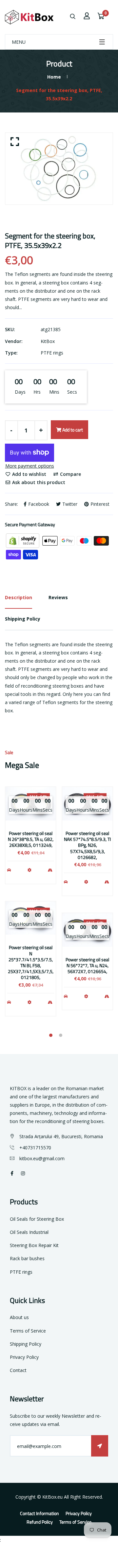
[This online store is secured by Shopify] (23, 540)
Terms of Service (28, 1331)
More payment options (29, 466)
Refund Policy (40, 1521)
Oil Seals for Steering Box (37, 1219)
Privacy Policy (24, 1357)
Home (54, 77)
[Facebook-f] (12, 1173)
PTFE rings (52, 353)
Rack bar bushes (27, 1258)
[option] (59, 168)
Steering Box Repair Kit (34, 1245)
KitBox (48, 341)
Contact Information (39, 1513)
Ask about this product (38, 482)
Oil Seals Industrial (29, 1232)
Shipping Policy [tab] (22, 619)
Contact (18, 1370)
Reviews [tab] (58, 597)
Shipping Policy (25, 1344)
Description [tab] (18, 597)
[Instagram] (23, 1173)
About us (19, 1317)
